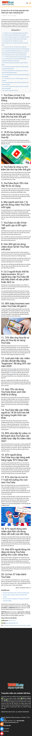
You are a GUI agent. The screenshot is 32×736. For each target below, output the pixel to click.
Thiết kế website (5, 731)
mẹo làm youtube (8, 625)
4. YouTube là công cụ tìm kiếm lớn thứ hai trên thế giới (14, 39)
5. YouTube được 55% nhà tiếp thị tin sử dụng (12, 41)
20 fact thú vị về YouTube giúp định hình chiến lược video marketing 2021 (15, 12)
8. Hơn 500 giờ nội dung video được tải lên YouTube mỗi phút (15, 48)
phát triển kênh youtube (20, 625)
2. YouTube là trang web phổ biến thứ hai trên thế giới (14, 35)
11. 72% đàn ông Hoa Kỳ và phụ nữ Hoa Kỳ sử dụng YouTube (16, 56)
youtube (28, 625)
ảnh (11, 372)
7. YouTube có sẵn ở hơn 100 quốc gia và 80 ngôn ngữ (14, 46)
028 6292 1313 (11, 620)
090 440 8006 (20, 721)
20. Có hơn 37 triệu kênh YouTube (10, 90)
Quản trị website (26, 698)
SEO (19, 176)
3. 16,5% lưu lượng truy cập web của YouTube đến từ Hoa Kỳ (15, 37)
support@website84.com (12, 623)
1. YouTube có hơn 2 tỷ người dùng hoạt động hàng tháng (15, 33)
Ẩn (19, 30)
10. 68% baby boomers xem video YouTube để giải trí (14, 54)
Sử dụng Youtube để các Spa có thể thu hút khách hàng (16, 592)
